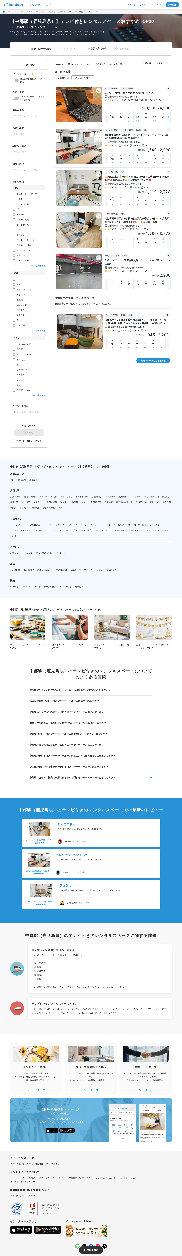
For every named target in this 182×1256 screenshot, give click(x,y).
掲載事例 (55, 1164)
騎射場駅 (64, 502)
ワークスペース (70, 525)
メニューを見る (35, 1090)
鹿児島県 (51, 12)
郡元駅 (54, 496)
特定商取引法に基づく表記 (80, 1178)
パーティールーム (89, 525)
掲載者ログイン (42, 1164)
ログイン (157, 4)
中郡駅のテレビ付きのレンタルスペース (84, 12)
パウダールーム (118, 530)
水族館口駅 (97, 496)
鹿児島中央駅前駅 (124, 502)
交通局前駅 (38, 502)
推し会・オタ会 (63, 553)
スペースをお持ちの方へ (21, 1164)
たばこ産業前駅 (164, 502)
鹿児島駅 (43, 496)
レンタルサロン (108, 525)
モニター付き (66, 586)
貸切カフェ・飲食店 (82, 530)
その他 (13, 536)
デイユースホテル (42, 530)
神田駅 (13, 508)
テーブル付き (50, 586)
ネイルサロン (101, 530)
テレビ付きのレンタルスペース (33, 12)
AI (168, 88)
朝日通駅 (123, 496)
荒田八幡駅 (52, 502)
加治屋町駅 (96, 502)
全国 (12, 480)
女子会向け (29, 570)
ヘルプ (53, 4)
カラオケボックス (160, 530)
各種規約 (33, 1178)
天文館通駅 (149, 496)
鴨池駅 (75, 502)
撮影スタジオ (124, 525)
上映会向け (76, 570)
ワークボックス (156, 525)
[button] (91, 691)
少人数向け (15, 570)
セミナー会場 (140, 525)
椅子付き (79, 586)
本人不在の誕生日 (44, 553)
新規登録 (172, 4)
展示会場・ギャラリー (138, 530)
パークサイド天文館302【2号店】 (39, 840)
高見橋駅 (109, 502)
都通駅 (139, 502)
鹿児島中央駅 (30, 496)
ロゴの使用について (126, 1178)
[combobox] (103, 48)
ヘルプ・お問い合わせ (105, 1178)
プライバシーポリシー (56, 1178)
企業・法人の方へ (18, 1196)
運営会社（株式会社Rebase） (23, 1181)
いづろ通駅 (135, 496)
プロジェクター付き (31, 586)
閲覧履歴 (36, 4)
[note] (104, 1246)
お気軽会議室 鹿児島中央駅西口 (38, 871)
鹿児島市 (61, 12)
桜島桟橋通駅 (82, 496)
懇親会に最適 (43, 570)
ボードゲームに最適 (93, 570)
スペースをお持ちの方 (135, 4)
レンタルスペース (18, 525)
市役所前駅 (110, 496)
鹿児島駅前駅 (66, 496)
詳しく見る (89, 1090)
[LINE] (77, 1246)
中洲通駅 (149, 502)
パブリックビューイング (21, 553)
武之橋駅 (26, 502)
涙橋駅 (85, 502)
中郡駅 (61, 508)
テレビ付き (61, 78)
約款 (41, 1178)
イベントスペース (62, 530)
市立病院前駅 (164, 496)
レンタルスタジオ (52, 525)
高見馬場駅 (15, 496)
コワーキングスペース (20, 530)
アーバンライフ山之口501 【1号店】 (40, 902)
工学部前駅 (34, 508)
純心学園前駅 (49, 508)
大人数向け (111, 570)
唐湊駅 (23, 508)
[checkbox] (14, 194)
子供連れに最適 (60, 570)
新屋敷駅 (14, 502)
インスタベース (12, 12)
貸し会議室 (35, 525)
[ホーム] (13, 4)
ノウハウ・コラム (18, 1178)
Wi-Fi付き (14, 586)
